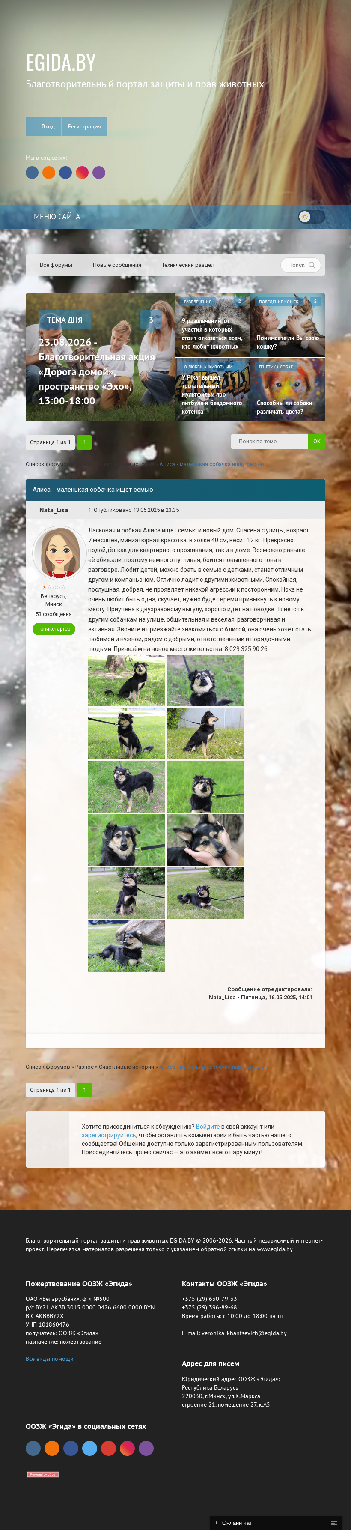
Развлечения (197, 302)
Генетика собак (276, 367)
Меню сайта (56, 216)
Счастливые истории (126, 464)
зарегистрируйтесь (109, 1135)
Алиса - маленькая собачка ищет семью (211, 464)
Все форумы (55, 265)
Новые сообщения (116, 265)
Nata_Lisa (53, 509)
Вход (47, 126)
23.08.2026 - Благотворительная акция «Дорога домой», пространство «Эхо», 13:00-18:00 (97, 371)
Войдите (208, 1126)
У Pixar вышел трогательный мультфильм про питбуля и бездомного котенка (212, 394)
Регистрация (84, 126)
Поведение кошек (278, 302)
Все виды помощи (50, 1359)
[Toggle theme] (311, 217)
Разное (84, 464)
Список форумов (48, 464)
